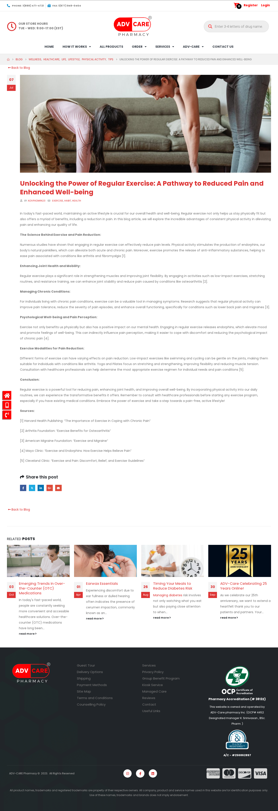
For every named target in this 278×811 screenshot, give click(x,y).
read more (27, 634)
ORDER (137, 46)
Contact (149, 704)
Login (265, 5)
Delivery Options (90, 672)
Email (58, 488)
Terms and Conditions (95, 698)
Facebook (23, 488)
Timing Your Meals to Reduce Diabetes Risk (172, 586)
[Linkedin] (153, 773)
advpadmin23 (36, 200)
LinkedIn (41, 488)
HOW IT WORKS (75, 46)
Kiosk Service (152, 685)
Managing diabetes (167, 595)
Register (251, 5)
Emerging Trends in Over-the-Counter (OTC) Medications (42, 588)
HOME (49, 46)
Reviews (148, 698)
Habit (67, 200)
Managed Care (154, 691)
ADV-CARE (191, 46)
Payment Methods (92, 685)
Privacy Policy (153, 672)
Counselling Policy (91, 704)
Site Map (84, 691)
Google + (49, 488)
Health (76, 200)
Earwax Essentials (102, 583)
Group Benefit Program (161, 678)
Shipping (84, 678)
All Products (111, 46)
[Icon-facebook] (140, 773)
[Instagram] (127, 773)
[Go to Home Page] (8, 59)
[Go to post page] (38, 561)
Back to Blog (20, 68)
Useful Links (151, 711)
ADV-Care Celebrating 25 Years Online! (243, 586)
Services (149, 665)
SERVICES (162, 46)
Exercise (57, 200)
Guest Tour (86, 665)
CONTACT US (222, 46)
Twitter (32, 488)
